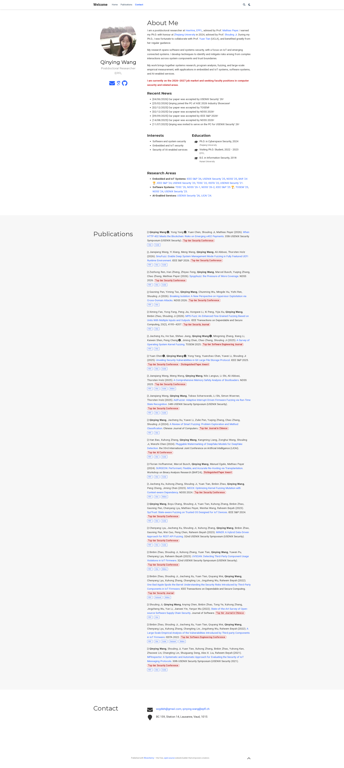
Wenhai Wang (208, 508)
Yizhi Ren (236, 291)
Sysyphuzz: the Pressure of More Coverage (213, 276)
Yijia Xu (219, 311)
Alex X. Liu (207, 652)
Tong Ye (218, 604)
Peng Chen (181, 532)
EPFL (199, 30)
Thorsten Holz (236, 252)
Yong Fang (170, 311)
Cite (149, 245)
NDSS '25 (231, 178)
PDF (149, 265)
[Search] (244, 4)
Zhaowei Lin (154, 652)
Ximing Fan (156, 311)
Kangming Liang (207, 439)
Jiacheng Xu (156, 336)
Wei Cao (168, 532)
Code (157, 245)
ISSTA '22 (213, 183)
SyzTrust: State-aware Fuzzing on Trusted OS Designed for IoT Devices (187, 512)
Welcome (100, 5)
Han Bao (154, 439)
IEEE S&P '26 (194, 178)
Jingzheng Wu (209, 580)
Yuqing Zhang (241, 272)
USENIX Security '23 (184, 183)
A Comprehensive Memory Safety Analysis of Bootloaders (206, 380)
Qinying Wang (157, 232)
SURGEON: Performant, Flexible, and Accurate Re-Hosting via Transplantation (199, 468)
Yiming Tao (172, 291)
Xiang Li (239, 336)
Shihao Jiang (183, 336)
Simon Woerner (230, 395)
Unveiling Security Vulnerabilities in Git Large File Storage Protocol (193, 360)
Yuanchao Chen (211, 355)
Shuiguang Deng (190, 652)
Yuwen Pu (235, 552)
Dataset (158, 597)
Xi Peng (209, 311)
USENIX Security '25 (214, 178)
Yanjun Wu (195, 608)
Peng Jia (183, 311)
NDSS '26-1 (193, 187)
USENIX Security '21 (231, 183)
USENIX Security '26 (188, 195)
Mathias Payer (230, 30)
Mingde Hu (222, 291)
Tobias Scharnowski (200, 395)
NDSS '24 (158, 191)
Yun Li (169, 608)
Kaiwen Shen (154, 340)
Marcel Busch (223, 272)
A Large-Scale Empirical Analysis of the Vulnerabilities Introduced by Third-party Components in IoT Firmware (198, 633)
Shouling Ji (231, 34)
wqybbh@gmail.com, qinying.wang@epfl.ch (182, 709)
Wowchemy (149, 758)
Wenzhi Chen (158, 444)
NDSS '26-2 (208, 187)
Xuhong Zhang (169, 439)
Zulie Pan (200, 420)
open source (169, 758)
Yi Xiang (175, 252)
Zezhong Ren (157, 272)
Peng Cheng (171, 340)
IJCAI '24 (206, 195)
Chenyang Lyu (171, 508)
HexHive (190, 30)
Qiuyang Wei (215, 576)
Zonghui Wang (227, 439)
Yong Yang (177, 232)
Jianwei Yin (181, 608)
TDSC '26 (180, 187)
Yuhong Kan (236, 648)
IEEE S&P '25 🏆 (225, 187)
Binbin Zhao (154, 316)
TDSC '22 (202, 183)
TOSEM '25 (242, 187)
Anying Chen (189, 604)
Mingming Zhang (223, 336)
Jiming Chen (189, 340)
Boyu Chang (175, 503)
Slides (172, 389)
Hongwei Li (196, 311)
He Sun (169, 336)
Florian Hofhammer (161, 464)
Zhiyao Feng (188, 272)
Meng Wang (188, 252)
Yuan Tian (204, 38)
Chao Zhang (154, 276)
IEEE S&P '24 (164, 183)
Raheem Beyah (226, 508)
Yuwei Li (227, 355)
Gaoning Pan (156, 291)
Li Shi (223, 375)
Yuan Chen (194, 232)
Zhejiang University (184, 34)
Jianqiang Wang (159, 252)
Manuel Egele (218, 464)
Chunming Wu (207, 291)
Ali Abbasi (221, 252)
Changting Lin (192, 580)
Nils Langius (211, 375)
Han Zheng (173, 272)
